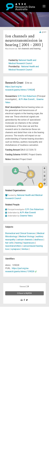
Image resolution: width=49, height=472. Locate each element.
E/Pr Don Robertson (27, 96)
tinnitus (25, 249)
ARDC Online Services (18, 324)
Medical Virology (27, 236)
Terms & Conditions (17, 332)
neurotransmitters (13, 246)
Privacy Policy (14, 335)
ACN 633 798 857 (8, 343)
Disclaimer (13, 318)
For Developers (15, 321)
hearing (18, 243)
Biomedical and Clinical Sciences (20, 233)
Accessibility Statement (19, 338)
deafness (38, 239)
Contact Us (13, 314)
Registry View (14, 327)
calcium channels (25, 239)
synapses (15, 249)
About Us (12, 308)
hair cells (9, 243)
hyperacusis (29, 243)
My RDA (12, 311)
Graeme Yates (26, 215)
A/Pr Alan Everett (27, 99)
